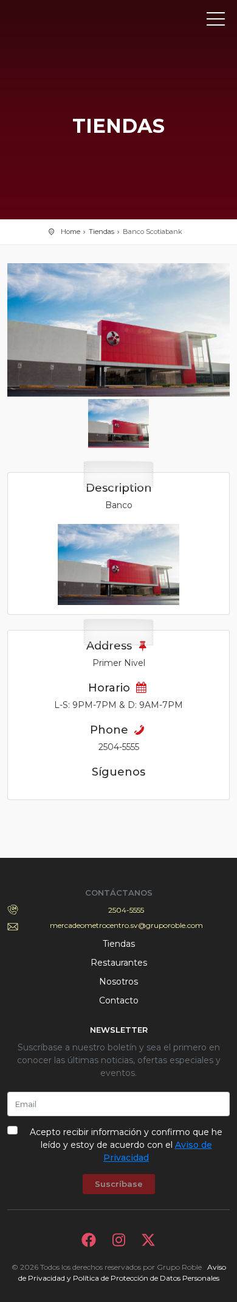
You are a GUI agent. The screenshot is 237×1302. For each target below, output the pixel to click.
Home (70, 231)
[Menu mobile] (216, 21)
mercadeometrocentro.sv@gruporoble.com (126, 925)
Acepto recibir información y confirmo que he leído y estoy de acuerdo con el (126, 1145)
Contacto (119, 1000)
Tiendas (101, 231)
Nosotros (118, 981)
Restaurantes (119, 962)
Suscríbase (119, 1184)
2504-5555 (126, 910)
